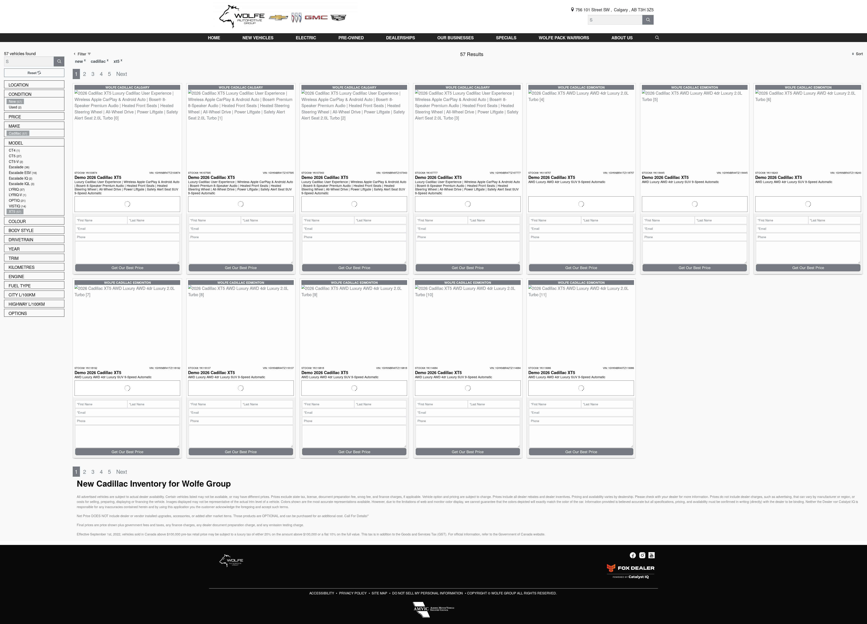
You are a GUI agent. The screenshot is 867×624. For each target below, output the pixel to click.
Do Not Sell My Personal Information (428, 593)
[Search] (648, 20)
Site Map (380, 593)
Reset (32, 72)
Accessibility (322, 593)
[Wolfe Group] (286, 16)
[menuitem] (35, 101)
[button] (214, 37)
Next (121, 73)
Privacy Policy (353, 593)
